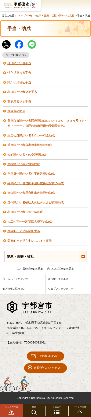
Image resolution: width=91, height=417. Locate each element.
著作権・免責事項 (58, 279)
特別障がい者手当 (19, 63)
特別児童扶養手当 (19, 72)
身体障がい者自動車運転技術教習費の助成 (35, 183)
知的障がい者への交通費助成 (26, 154)
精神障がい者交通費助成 (23, 164)
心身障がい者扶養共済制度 (25, 212)
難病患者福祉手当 (19, 101)
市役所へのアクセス (47, 367)
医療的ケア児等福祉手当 (23, 231)
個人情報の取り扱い (14, 288)
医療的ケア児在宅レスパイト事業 (29, 240)
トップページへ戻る (62, 268)
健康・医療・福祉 (46, 15)
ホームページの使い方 (15, 279)
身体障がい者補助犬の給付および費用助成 (35, 202)
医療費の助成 (16, 111)
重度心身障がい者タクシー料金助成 (31, 135)
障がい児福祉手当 (19, 82)
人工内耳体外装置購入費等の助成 (29, 221)
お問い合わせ (49, 356)
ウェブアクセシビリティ (62, 288)
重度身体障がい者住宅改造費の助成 (31, 173)
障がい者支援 (66, 15)
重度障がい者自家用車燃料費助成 (29, 145)
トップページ (25, 15)
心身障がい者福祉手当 (22, 92)
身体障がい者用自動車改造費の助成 (31, 192)
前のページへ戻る (33, 268)
